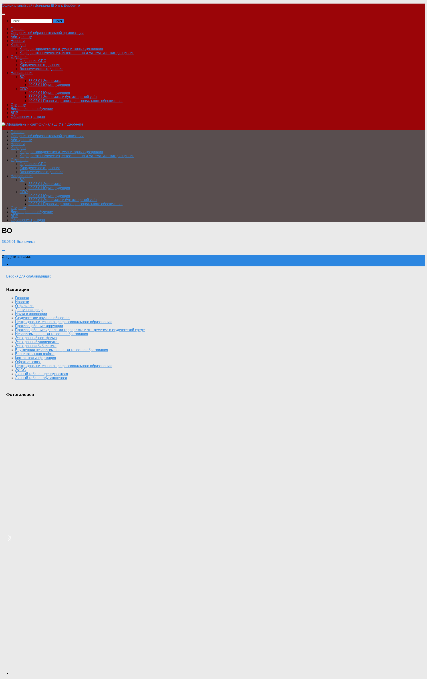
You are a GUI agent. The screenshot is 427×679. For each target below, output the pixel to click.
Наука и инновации (31, 314)
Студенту (18, 105)
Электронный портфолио (36, 338)
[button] (9, 538)
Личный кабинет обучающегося (41, 378)
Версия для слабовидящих (28, 276)
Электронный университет (37, 342)
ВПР (14, 113)
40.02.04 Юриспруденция (49, 93)
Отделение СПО (33, 61)
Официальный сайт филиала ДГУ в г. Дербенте (41, 5)
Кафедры (18, 45)
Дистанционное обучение (32, 109)
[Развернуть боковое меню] (3, 250)
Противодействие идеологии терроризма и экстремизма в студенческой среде (80, 330)
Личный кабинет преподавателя (41, 374)
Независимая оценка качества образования (51, 334)
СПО (24, 89)
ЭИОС (20, 370)
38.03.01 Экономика (44, 81)
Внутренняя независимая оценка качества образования (61, 350)
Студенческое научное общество (42, 318)
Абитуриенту (21, 37)
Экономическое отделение (41, 69)
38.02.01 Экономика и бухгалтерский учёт (62, 97)
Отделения (19, 57)
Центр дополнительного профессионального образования (63, 322)
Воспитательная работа (34, 354)
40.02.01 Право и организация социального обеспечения (75, 101)
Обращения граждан (28, 117)
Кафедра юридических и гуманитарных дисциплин (61, 49)
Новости (18, 41)
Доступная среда (29, 310)
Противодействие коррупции (39, 326)
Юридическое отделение (40, 65)
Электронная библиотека (35, 346)
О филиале (24, 306)
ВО (22, 77)
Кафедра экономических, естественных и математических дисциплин (77, 53)
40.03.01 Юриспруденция (49, 85)
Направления (22, 73)
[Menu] (3, 14)
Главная (17, 29)
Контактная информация (35, 358)
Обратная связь (28, 362)
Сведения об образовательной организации (47, 33)
